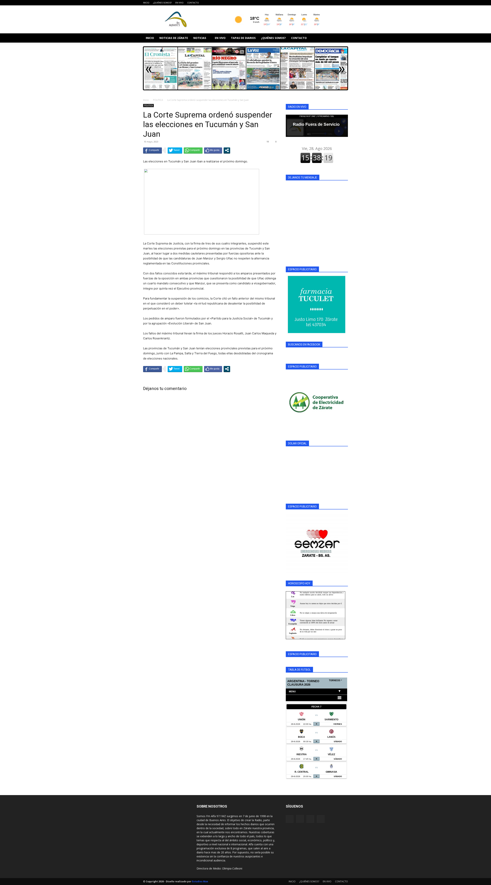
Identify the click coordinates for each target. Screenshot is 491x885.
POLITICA (158, 100)
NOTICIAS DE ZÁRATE (173, 38)
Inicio (146, 100)
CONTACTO (193, 2)
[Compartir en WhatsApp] (193, 150)
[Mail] (339, 2)
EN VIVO (179, 2)
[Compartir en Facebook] (152, 150)
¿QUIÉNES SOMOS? (162, 2)
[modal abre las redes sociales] (227, 150)
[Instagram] (332, 2)
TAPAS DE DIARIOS (243, 38)
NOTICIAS (199, 38)
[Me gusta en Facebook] (213, 150)
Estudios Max (200, 881)
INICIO (146, 2)
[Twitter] (345, 2)
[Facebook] (326, 2)
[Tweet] (175, 150)
